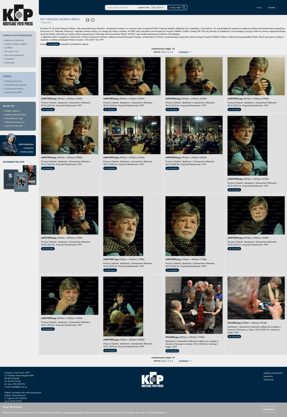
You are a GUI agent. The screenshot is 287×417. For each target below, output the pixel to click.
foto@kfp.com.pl (19, 387)
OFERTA (7, 76)
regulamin (268, 376)
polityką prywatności (73, 412)
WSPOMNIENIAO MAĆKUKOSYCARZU (26, 148)
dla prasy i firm (12, 51)
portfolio (8, 47)
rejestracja (10, 62)
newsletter (9, 59)
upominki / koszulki (14, 126)
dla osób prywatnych (14, 55)
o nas (259, 7)
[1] (163, 52)
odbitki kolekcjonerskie (15, 114)
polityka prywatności (273, 373)
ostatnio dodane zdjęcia (16, 44)
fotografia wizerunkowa (16, 85)
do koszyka (53, 44)
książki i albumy (12, 111)
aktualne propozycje (14, 40)
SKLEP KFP (9, 106)
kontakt (271, 7)
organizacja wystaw (14, 88)
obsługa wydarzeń (13, 81)
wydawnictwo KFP (13, 92)
